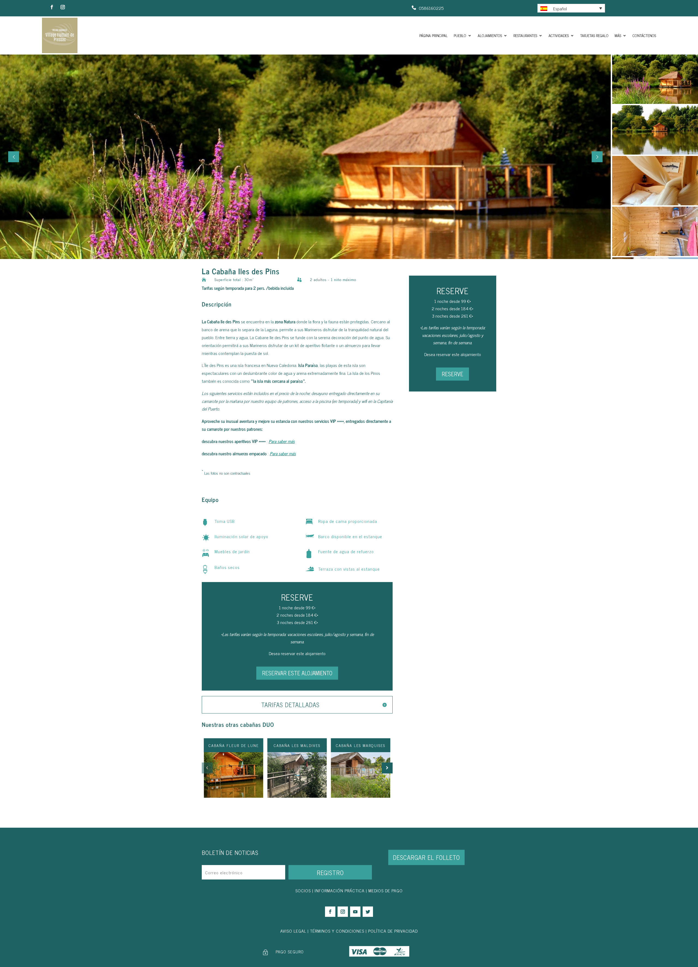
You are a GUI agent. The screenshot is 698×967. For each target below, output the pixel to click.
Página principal (433, 35)
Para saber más (282, 441)
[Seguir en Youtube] (355, 911)
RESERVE (452, 373)
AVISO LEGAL (293, 930)
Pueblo (460, 35)
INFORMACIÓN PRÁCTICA (340, 890)
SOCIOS (303, 890)
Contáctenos (644, 35)
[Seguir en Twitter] (368, 911)
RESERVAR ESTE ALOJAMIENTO (297, 672)
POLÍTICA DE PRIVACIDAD (393, 930)
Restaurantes (525, 35)
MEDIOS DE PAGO (385, 890)
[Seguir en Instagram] (62, 7)
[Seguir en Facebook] (51, 7)
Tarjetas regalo (594, 35)
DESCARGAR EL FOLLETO (426, 857)
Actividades (559, 35)
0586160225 (431, 7)
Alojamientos (490, 35)
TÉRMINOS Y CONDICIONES (337, 930)
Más (618, 35)
